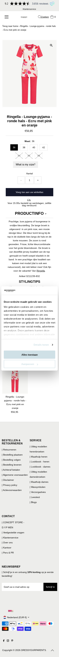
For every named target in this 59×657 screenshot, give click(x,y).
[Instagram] (8, 641)
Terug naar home (10, 26)
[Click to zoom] (51, 45)
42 (43, 147)
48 (38, 155)
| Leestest (35, 497)
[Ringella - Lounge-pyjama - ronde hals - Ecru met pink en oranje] (15, 378)
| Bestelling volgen (11, 459)
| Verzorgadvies (38, 492)
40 (33, 147)
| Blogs (33, 502)
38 (24, 147)
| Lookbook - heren (39, 461)
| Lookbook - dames (40, 466)
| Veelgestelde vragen (13, 532)
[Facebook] (3, 641)
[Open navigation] (7, 17)
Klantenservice (29, 9)
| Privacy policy (9, 485)
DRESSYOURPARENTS (33, 650)
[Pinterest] (12, 641)
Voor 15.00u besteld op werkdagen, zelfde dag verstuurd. (29, 204)
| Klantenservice (10, 537)
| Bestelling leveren (11, 464)
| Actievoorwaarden (12, 490)
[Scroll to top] (52, 650)
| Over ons (7, 542)
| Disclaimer (8, 480)
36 (14, 147)
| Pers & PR (8, 552)
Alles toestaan (29, 354)
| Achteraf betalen (11, 469)
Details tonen (41, 344)
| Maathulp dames (39, 482)
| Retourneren (9, 449)
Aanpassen (27, 364)
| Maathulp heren (38, 456)
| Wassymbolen (37, 487)
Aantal (29, 173)
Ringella (41, 270)
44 (19, 155)
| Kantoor (6, 547)
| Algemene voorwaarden (15, 475)
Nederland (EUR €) (17, 617)
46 (29, 155)
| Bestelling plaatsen (12, 454)
